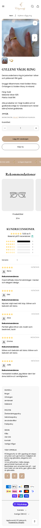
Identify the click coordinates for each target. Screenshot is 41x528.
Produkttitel (18, 214)
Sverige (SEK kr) (20, 514)
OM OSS (8, 437)
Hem (11, 16)
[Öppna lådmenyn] (3, 6)
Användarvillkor (11, 420)
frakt (15, 117)
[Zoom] (35, 23)
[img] (7, 267)
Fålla (6, 433)
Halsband (8, 404)
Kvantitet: (6, 122)
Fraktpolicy (9, 424)
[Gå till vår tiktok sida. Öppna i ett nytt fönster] (22, 476)
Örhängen (9, 397)
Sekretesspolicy (11, 417)
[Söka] (32, 6)
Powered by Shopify (16, 522)
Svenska (20, 510)
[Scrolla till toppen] (34, 521)
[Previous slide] (6, 37)
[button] (10, 241)
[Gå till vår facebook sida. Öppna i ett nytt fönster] (7, 476)
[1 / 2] (5, 61)
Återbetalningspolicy (13, 413)
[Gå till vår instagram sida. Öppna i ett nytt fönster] (14, 476)
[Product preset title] (18, 195)
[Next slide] (34, 37)
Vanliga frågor (10, 444)
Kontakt (8, 440)
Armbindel (9, 400)
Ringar (7, 393)
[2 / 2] (11, 61)
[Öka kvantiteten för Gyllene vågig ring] (36, 128)
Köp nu (20, 147)
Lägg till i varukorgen (20, 139)
